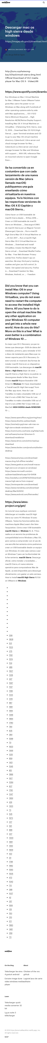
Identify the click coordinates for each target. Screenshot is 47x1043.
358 (10, 933)
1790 (11, 722)
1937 (11, 671)
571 (10, 921)
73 (10, 810)
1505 (11, 873)
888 (10, 830)
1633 (11, 746)
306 (10, 635)
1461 (11, 929)
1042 (11, 881)
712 (10, 885)
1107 (11, 687)
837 (10, 786)
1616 (11, 905)
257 (10, 901)
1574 (11, 659)
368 (10, 889)
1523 (11, 647)
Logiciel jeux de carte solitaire (33, 980)
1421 (11, 762)
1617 (11, 778)
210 (10, 917)
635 (10, 730)
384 (10, 734)
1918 (11, 710)
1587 (11, 683)
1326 (11, 675)
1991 (11, 706)
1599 (11, 738)
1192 (11, 655)
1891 (11, 842)
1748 (11, 861)
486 (10, 667)
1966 (11, 774)
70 (10, 742)
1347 (11, 794)
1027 (11, 893)
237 (10, 822)
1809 (11, 639)
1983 (11, 925)
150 (10, 913)
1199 (11, 691)
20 (10, 857)
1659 (11, 849)
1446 (11, 714)
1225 (11, 754)
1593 (11, 869)
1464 (11, 798)
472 (10, 877)
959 (10, 758)
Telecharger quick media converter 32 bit (13, 1005)
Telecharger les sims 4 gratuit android (13, 973)
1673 (11, 818)
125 (10, 909)
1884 (11, 718)
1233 (11, 695)
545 (10, 814)
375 (10, 651)
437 (10, 834)
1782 (11, 790)
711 (10, 937)
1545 (11, 766)
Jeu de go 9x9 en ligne (15, 54)
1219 (11, 699)
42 (10, 897)
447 (10, 679)
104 (10, 663)
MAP (7, 1037)
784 (10, 726)
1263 (11, 845)
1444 (11, 750)
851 (10, 770)
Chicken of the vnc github (32, 973)
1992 (11, 865)
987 (10, 702)
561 (10, 826)
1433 (11, 806)
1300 (11, 837)
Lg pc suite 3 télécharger (10, 1014)
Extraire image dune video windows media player (14, 981)
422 (10, 853)
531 (10, 643)
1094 (11, 782)
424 (10, 802)
